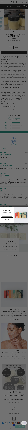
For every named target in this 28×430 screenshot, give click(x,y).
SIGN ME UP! (7, 217)
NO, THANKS (7, 219)
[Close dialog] (27, 207)
